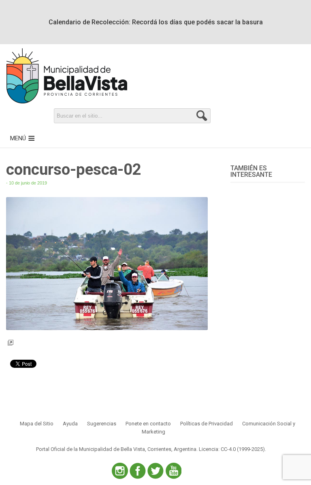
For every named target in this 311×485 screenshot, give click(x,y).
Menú (18, 138)
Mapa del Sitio (36, 424)
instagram (120, 471)
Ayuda (70, 424)
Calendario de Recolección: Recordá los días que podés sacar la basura (156, 22)
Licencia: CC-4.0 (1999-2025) (232, 449)
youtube (173, 471)
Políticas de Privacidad (206, 424)
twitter (155, 471)
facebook (138, 471)
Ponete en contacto (148, 424)
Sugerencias (101, 424)
